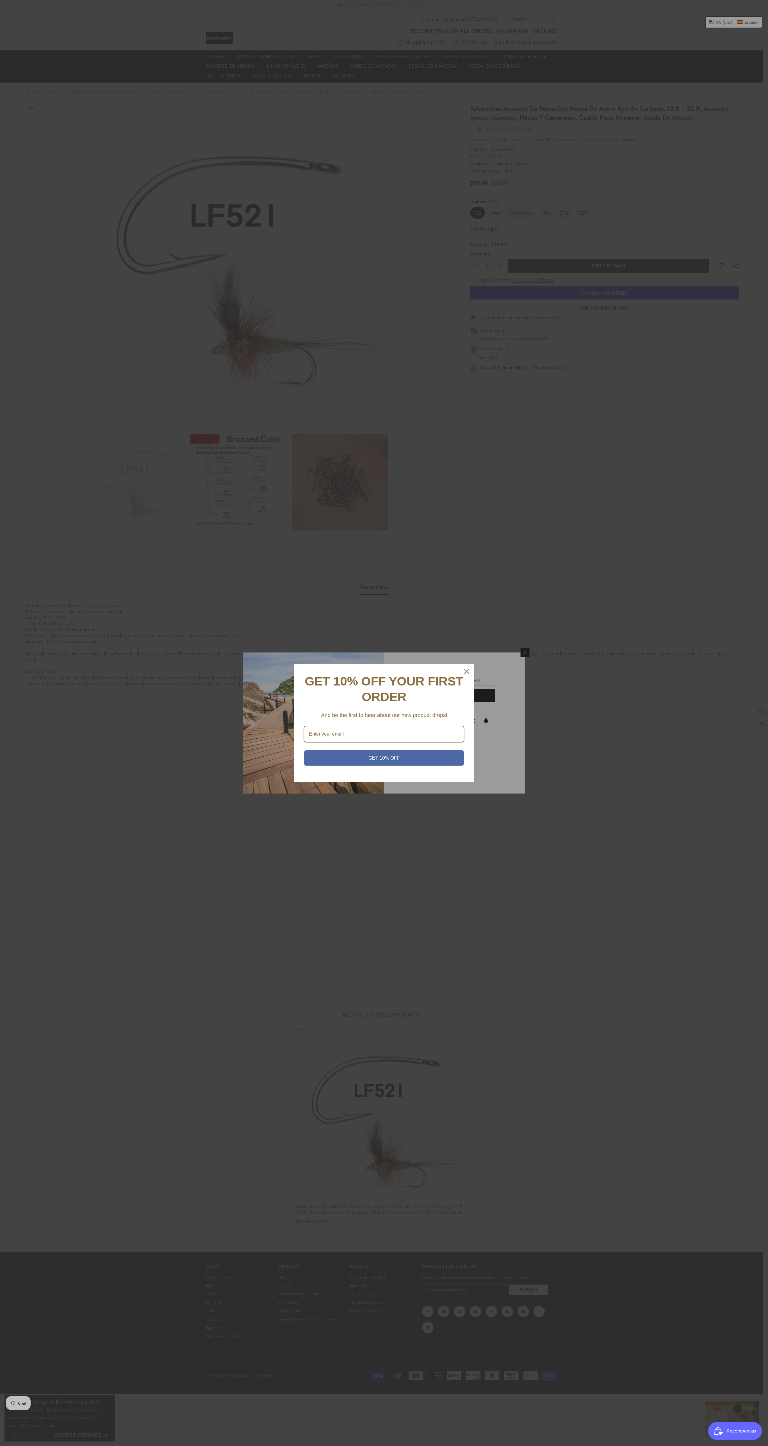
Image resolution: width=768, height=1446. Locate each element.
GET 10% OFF (384, 758)
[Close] (467, 671)
